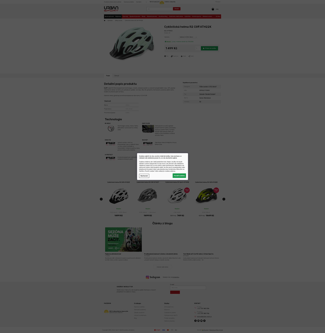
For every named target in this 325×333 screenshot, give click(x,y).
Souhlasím (179, 175)
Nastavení (144, 176)
